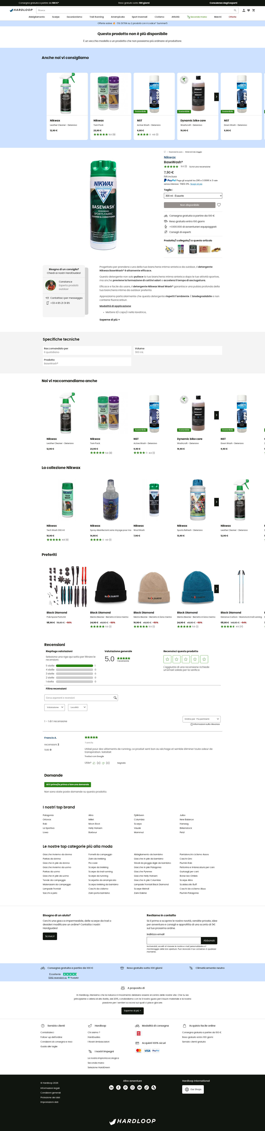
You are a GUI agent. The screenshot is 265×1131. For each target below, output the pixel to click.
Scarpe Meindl (141, 889)
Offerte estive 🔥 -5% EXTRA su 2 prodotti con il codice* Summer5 (132, 23)
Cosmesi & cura (175, 152)
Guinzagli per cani (189, 872)
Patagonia (48, 815)
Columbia (139, 820)
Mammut (139, 832)
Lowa (45, 832)
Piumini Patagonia (189, 893)
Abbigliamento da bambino (148, 854)
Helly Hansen (95, 828)
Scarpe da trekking (98, 867)
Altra (90, 815)
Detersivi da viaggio (193, 152)
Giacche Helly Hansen (145, 876)
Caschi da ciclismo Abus (193, 889)
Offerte (232, 17)
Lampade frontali (52, 889)
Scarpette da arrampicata (102, 880)
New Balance (187, 820)
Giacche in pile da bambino (148, 859)
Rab (45, 824)
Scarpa (138, 824)
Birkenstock (186, 828)
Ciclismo (159, 17)
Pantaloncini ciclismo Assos (194, 854)
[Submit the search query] (235, 11)
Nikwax (170, 157)
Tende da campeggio (54, 880)
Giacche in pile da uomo (56, 876)
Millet (91, 820)
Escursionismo (74, 17)
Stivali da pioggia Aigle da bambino (152, 863)
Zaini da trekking (97, 859)
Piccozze (93, 863)
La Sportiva (48, 828)
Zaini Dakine (140, 893)
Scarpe (56, 17)
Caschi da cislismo (98, 889)
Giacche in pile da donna (56, 863)
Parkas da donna (52, 859)
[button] (103, 205)
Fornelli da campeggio (100, 854)
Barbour (92, 832)
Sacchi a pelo (50, 893)
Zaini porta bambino (99, 893)
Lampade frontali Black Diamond (151, 885)
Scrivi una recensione (199, 167)
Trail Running (97, 17)
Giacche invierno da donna (57, 854)
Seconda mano (198, 17)
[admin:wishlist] (219, 205)
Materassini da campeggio (57, 885)
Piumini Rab (186, 863)
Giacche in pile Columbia (147, 880)
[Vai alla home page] (166, 152)
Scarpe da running (98, 876)
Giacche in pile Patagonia (147, 867)
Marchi (217, 17)
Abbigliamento (37, 17)
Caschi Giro (186, 859)
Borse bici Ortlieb (189, 876)
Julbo (182, 815)
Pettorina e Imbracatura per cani (197, 867)
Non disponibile (189, 205)
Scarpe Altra (186, 880)
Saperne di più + (110, 320)
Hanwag (184, 824)
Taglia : (168, 190)
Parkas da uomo (51, 872)
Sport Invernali (139, 17)
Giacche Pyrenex (143, 872)
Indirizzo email (155, 934)
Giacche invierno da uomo (57, 867)
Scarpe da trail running (100, 872)
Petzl (182, 832)
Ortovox (47, 820)
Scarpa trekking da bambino (103, 885)
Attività (175, 17)
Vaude (137, 828)
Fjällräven (139, 815)
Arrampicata (118, 17)
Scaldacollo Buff (188, 885)
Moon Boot (94, 824)
